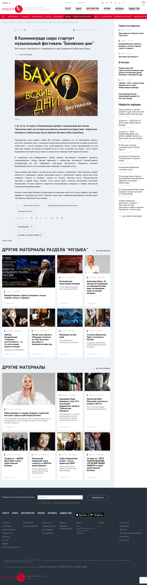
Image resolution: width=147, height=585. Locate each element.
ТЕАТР (122, 30)
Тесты (5, 540)
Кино (78, 8)
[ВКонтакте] (102, 2)
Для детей (28, 523)
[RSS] (111, 2)
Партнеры (124, 537)
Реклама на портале (122, 17)
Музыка (119, 8)
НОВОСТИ (85, 30)
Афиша (68, 17)
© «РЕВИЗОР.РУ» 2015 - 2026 (36, 577)
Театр (68, 8)
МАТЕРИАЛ (94, 30)
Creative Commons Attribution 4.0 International (63, 567)
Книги (102, 523)
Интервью (7, 526)
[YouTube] (115, 2)
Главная (4, 22)
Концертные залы (82, 531)
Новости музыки (130, 104)
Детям (48, 17)
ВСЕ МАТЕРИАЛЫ (103, 251)
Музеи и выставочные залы (86, 528)
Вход (143, 5)
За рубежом (107, 17)
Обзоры (6, 537)
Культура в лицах (10, 547)
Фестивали (47, 530)
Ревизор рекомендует (82, 17)
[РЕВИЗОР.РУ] (12, 9)
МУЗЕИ (122, 53)
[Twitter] (107, 2)
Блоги (5, 544)
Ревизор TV (7, 533)
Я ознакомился (46, 503)
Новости (26, 17)
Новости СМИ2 (7, 241)
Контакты (124, 540)
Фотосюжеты (8, 530)
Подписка (81, 2)
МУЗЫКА (77, 30)
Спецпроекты (37, 17)
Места (97, 17)
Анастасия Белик (26, 55)
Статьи (129, 30)
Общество (134, 8)
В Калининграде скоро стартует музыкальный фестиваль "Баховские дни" (51, 22)
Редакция (124, 526)
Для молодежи (30, 526)
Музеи (107, 8)
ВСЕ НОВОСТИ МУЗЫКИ (132, 216)
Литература (92, 8)
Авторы (123, 530)
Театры (79, 526)
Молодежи (58, 17)
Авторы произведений (131, 533)
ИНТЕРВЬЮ (92, 277)
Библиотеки (80, 533)
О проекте (68, 2)
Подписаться (98, 498)
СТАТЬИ (8, 291)
